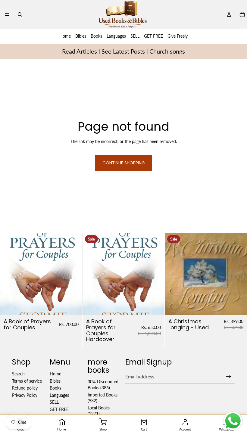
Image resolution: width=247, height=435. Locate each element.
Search (18, 373)
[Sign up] (228, 376)
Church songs (167, 51)
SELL (134, 36)
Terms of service (27, 381)
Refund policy (25, 387)
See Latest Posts (123, 51)
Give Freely (177, 36)
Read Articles (79, 51)
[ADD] (72, 305)
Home (65, 36)
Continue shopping (123, 163)
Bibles (80, 36)
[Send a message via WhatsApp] (233, 421)
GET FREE (153, 36)
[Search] (20, 14)
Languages (116, 36)
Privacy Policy (24, 395)
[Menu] (7, 14)
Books (96, 36)
